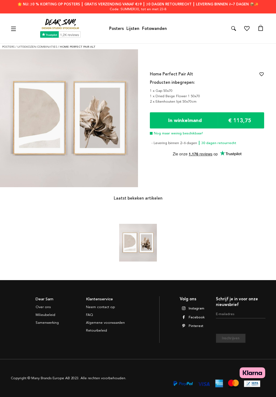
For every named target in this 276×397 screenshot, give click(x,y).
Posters (116, 28)
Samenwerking (47, 323)
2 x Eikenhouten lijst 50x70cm (173, 101)
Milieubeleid (45, 315)
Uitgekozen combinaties (37, 46)
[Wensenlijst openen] (247, 28)
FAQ (89, 315)
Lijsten (132, 28)
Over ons (43, 307)
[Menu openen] (14, 28)
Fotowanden (154, 28)
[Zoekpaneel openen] (233, 28)
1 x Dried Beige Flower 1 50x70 (175, 96)
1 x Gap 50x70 (161, 91)
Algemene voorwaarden (105, 323)
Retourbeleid (96, 330)
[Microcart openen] (261, 28)
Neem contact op (100, 307)
